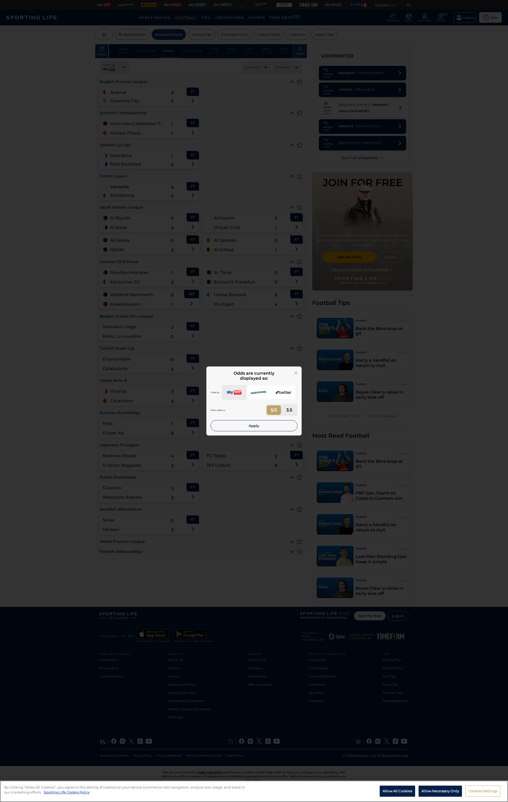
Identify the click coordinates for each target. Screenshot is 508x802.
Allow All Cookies (397, 791)
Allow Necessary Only (440, 791)
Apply (254, 426)
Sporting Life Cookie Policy (67, 792)
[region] (254, 791)
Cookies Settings (482, 791)
